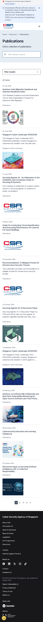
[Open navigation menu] (39, 26)
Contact (5, 569)
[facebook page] (4, 564)
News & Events (8, 533)
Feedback (6, 572)
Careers (5, 550)
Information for (8, 526)
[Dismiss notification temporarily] (39, 8)
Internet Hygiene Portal (11, 554)
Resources (13, 34)
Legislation (6, 537)
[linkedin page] (9, 564)
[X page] (14, 564)
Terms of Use (7, 591)
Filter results (9, 72)
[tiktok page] (25, 564)
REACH (5, 595)
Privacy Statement (9, 588)
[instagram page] (20, 564)
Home (5, 34)
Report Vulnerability (9, 584)
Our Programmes (9, 541)
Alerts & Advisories (9, 530)
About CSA (6, 523)
